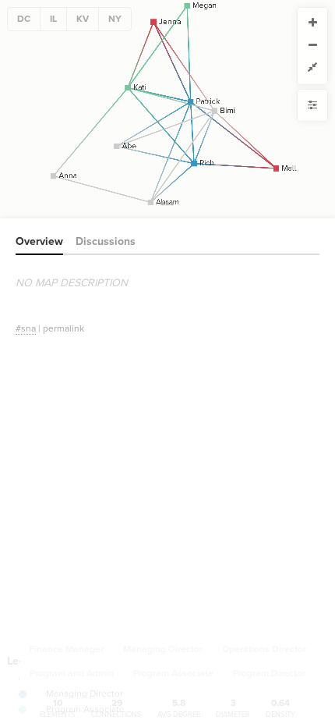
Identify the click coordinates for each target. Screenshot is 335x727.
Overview (39, 241)
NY (115, 18)
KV (82, 18)
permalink (63, 328)
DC (23, 18)
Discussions (106, 241)
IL (53, 18)
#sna (26, 328)
